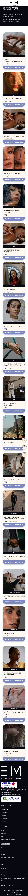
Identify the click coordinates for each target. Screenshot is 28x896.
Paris (2, 830)
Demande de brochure (8, 839)
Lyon (2, 836)
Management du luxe (7, 857)
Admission (4, 872)
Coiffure (3, 851)
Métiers (3, 868)
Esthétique (4, 848)
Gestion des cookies (7, 885)
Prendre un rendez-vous (14, 67)
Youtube (4, 822)
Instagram (4, 812)
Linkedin (4, 818)
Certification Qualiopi (7, 789)
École (3, 864)
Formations (5, 844)
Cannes (3, 833)
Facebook (4, 809)
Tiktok (3, 815)
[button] (25, 2)
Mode (3, 854)
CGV (2, 883)
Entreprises (4, 875)
